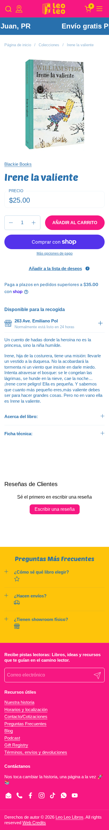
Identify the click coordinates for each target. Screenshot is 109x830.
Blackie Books (18, 164)
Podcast (12, 738)
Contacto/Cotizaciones (25, 716)
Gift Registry (16, 744)
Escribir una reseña (55, 509)
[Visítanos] (19, 9)
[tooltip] (87, 269)
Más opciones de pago (55, 253)
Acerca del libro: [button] (21, 416)
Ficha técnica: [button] (18, 433)
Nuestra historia (19, 702)
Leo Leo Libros (69, 817)
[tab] (100, 323)
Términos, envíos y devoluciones (35, 752)
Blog (8, 730)
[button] (8, 9)
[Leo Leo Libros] (53, 9)
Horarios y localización (25, 709)
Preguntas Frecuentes (25, 723)
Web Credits (34, 822)
